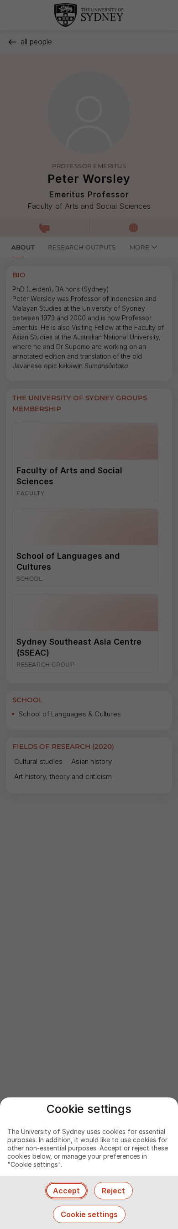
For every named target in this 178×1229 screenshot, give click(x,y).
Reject (113, 1190)
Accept (66, 1190)
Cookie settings (89, 1214)
